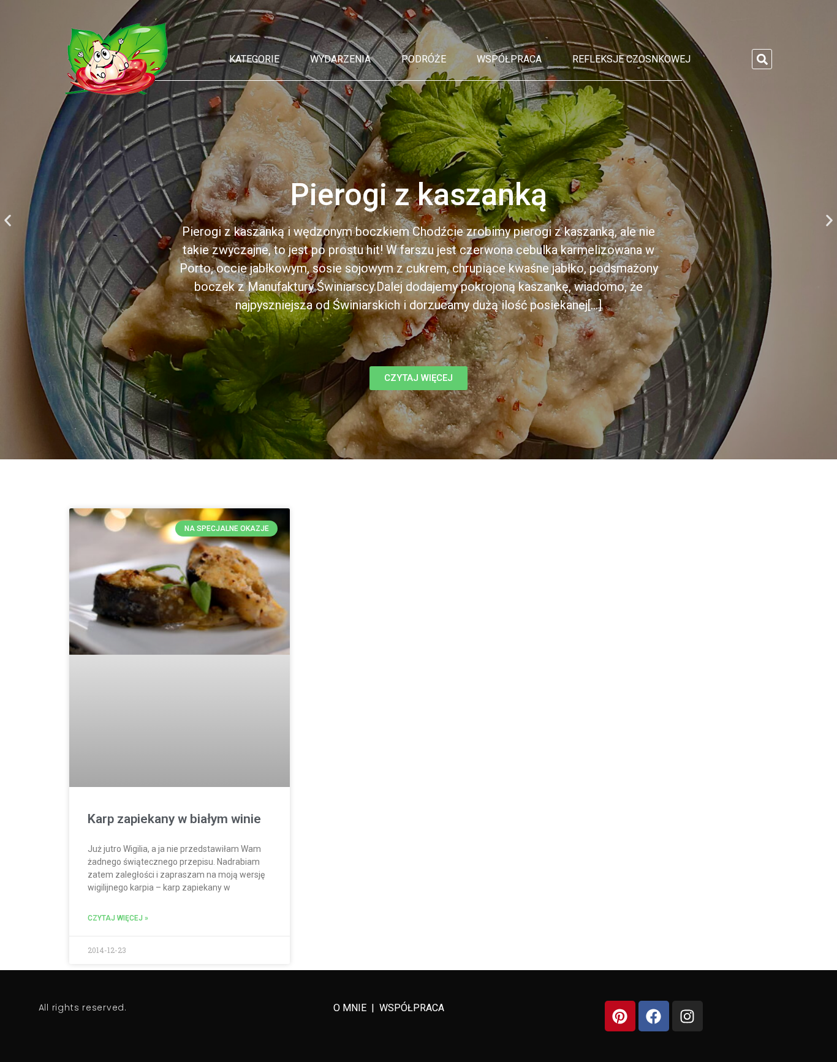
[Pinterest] (620, 1016)
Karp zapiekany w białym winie (174, 819)
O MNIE (351, 1008)
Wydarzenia (340, 59)
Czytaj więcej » (118, 918)
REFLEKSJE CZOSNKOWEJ (631, 59)
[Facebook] (653, 1016)
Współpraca (509, 59)
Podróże (423, 59)
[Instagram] (687, 1016)
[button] (762, 59)
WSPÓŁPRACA (411, 1008)
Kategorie (254, 59)
